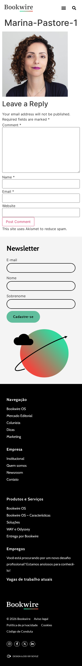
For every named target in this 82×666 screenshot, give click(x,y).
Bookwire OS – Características (29, 515)
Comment (11, 125)
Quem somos (17, 465)
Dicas (11, 430)
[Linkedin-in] (32, 644)
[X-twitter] (24, 644)
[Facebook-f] (17, 644)
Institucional (15, 459)
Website (8, 206)
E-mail (12, 260)
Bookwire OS (16, 409)
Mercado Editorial (19, 416)
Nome (11, 278)
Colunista (13, 423)
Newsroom (15, 472)
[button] (63, 8)
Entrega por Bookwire (22, 536)
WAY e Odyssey (18, 529)
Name (8, 177)
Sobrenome (16, 296)
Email (8, 191)
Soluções (13, 522)
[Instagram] (9, 644)
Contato (13, 479)
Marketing (14, 437)
